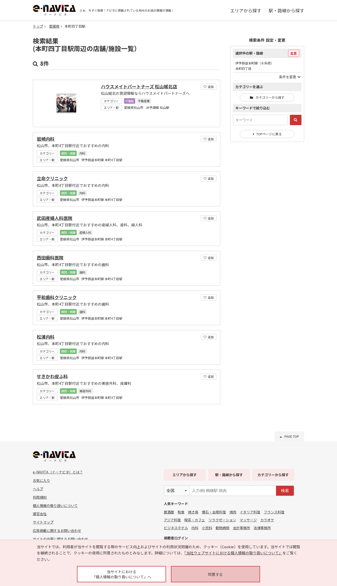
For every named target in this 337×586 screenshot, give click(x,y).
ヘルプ (38, 488)
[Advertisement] (267, 226)
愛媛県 (54, 26)
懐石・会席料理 (214, 511)
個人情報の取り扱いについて (55, 505)
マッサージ (248, 519)
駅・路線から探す (286, 10)
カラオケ (267, 519)
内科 (194, 527)
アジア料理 (172, 519)
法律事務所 (262, 527)
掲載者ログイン (176, 537)
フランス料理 (274, 511)
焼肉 (232, 511)
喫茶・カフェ (194, 519)
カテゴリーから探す (270, 97)
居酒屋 (169, 511)
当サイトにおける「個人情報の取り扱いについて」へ (121, 574)
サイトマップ (43, 522)
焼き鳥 (193, 511)
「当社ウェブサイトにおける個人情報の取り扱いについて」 (233, 552)
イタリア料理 (250, 511)
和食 (181, 511)
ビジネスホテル (176, 527)
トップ (38, 26)
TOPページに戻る (269, 134)
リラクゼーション (222, 519)
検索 (285, 490)
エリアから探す (245, 10)
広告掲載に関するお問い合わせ (57, 530)
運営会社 (40, 513)
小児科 (207, 527)
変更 (293, 53)
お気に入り (41, 480)
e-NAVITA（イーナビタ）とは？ (58, 471)
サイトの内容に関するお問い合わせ (60, 538)
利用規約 (40, 497)
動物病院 (222, 527)
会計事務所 (241, 527)
